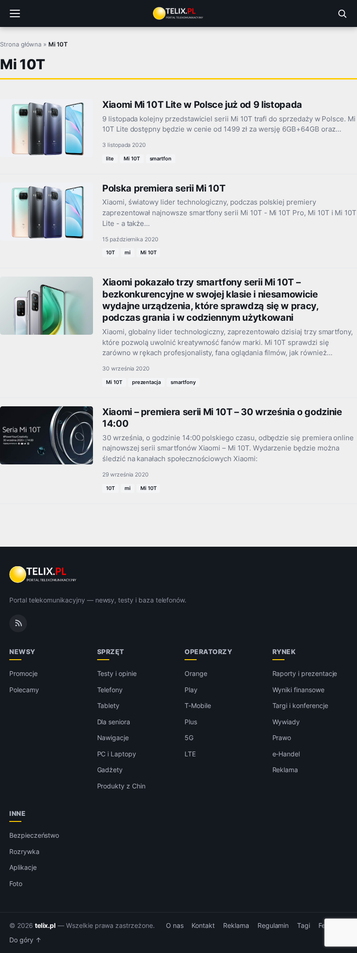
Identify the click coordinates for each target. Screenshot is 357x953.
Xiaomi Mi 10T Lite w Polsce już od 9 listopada (202, 104)
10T (110, 252)
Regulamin (273, 925)
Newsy (22, 651)
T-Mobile (198, 705)
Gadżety (110, 770)
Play (191, 690)
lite (110, 158)
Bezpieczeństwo (34, 835)
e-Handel (286, 754)
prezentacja (146, 382)
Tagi (303, 925)
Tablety (108, 705)
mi (128, 252)
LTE (190, 754)
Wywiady (286, 722)
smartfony (183, 382)
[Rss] (18, 623)
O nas (175, 925)
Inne (17, 813)
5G (189, 737)
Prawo (281, 737)
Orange (196, 673)
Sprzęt (110, 651)
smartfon (161, 158)
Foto (15, 883)
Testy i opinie (117, 673)
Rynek (284, 651)
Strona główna (20, 44)
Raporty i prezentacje (304, 673)
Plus (191, 722)
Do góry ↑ (25, 940)
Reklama (285, 770)
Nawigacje (113, 737)
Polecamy (24, 690)
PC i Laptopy (116, 754)
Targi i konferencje (300, 705)
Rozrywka (24, 851)
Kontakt (203, 925)
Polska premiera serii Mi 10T (163, 188)
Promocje (23, 673)
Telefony (110, 690)
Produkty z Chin (121, 786)
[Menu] (15, 13)
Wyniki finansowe (298, 690)
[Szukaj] (342, 13)
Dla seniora (113, 722)
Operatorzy (208, 651)
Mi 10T (132, 158)
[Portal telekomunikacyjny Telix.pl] (178, 13)
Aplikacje (23, 867)
